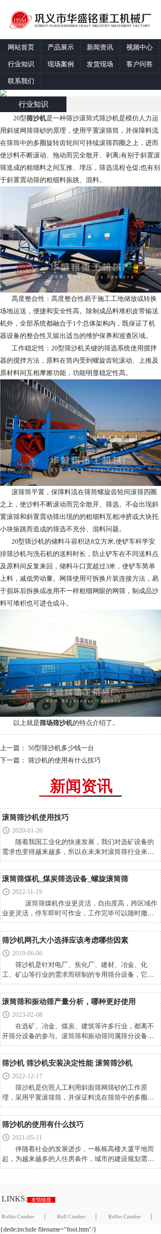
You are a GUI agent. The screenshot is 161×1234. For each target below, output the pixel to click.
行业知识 (21, 64)
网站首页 (21, 47)
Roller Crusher (124, 1217)
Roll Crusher (71, 1217)
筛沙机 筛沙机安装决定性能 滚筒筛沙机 (67, 1063)
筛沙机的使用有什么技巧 (64, 760)
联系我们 (21, 80)
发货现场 (100, 64)
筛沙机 (36, 118)
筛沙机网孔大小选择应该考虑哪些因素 (65, 940)
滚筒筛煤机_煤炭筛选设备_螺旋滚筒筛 (65, 879)
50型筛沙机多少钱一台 (61, 747)
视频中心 (139, 47)
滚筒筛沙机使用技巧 (35, 817)
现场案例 (60, 64)
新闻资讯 (100, 47)
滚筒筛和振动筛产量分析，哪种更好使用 (69, 1001)
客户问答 (139, 64)
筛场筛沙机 (56, 722)
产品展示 (60, 47)
